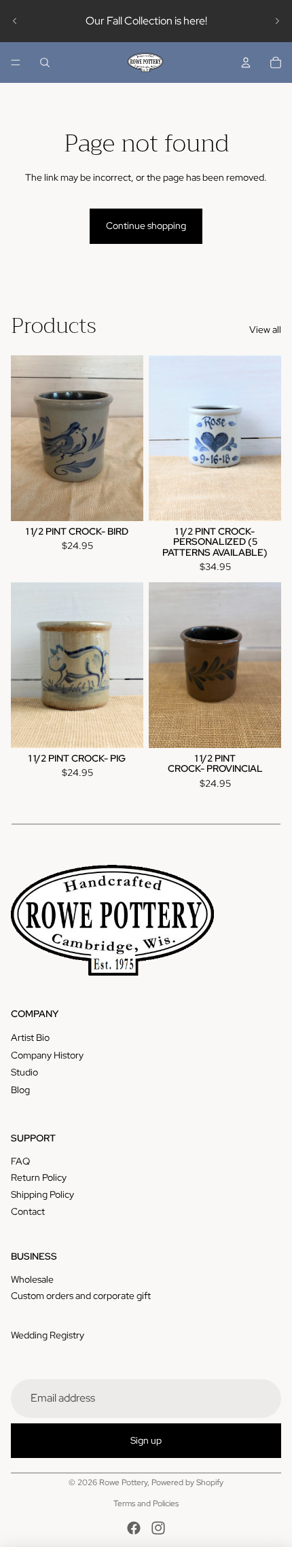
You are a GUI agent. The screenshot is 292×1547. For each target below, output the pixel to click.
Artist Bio (30, 1037)
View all (265, 329)
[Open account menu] (246, 62)
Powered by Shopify (187, 1482)
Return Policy (39, 1177)
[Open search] (45, 62)
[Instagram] (158, 1528)
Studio (24, 1072)
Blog (20, 1090)
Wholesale (32, 1279)
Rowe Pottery (123, 1482)
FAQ (20, 1161)
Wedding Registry (47, 1335)
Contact (28, 1211)
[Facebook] (134, 1528)
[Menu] (15, 62)
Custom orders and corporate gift (81, 1296)
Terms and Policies (146, 1503)
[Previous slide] (15, 21)
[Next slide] (277, 21)
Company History (47, 1055)
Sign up (146, 1440)
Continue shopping (146, 225)
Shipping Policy (42, 1194)
